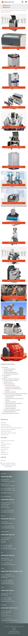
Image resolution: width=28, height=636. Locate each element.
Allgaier (5, 377)
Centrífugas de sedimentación (11, 373)
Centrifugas (5, 367)
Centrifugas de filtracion (10, 369)
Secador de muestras (10, 401)
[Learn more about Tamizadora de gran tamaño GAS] (14, 151)
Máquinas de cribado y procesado (10, 413)
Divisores (7, 390)
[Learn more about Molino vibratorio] (14, 32)
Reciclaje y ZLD (4, 452)
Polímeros (3, 451)
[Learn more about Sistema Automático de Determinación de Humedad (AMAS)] (14, 285)
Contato (14, 628)
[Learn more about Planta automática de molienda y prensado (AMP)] (14, 322)
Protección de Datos (14, 631)
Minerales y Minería (5, 447)
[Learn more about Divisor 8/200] (14, 112)
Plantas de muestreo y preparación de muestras (15, 393)
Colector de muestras (10, 405)
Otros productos (6, 375)
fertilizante (3, 445)
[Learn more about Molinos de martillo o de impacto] (14, 342)
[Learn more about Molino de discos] (14, 72)
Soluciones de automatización (11, 380)
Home (2, 10)
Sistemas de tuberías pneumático (12, 410)
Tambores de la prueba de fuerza (13, 388)
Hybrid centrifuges (8, 370)
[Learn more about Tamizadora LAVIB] (14, 207)
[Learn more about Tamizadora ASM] (14, 171)
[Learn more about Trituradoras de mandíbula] (14, 265)
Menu (25, 1)
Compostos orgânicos (6, 444)
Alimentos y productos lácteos (7, 440)
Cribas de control (8, 382)
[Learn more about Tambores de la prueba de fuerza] (14, 132)
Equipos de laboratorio (9, 383)
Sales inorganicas (5, 454)
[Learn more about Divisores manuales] (14, 92)
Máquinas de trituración (9, 411)
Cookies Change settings (14, 633)
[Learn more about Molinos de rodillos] (14, 247)
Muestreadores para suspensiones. (13, 403)
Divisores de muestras (10, 406)
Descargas (3, 460)
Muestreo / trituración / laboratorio (18, 10)
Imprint (14, 629)
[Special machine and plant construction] (7, 2)
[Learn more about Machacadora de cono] (14, 227)
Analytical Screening (10, 385)
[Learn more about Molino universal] (14, 52)
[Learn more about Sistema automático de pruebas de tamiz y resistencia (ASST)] (14, 303)
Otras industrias (4, 449)
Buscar (22, 1)
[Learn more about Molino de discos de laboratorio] (14, 14)
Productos (7, 10)
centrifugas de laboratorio (10, 372)
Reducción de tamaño (10, 391)
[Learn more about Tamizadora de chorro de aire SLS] (14, 189)
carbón (2, 442)
